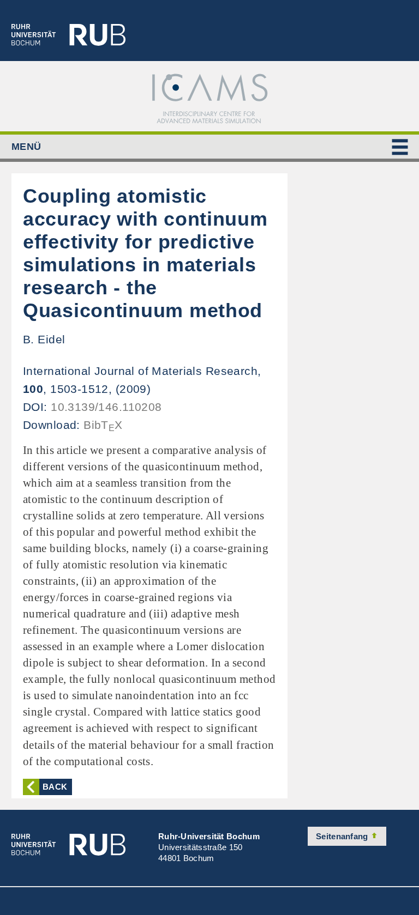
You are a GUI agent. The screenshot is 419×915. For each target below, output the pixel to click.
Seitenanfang (343, 836)
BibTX (103, 425)
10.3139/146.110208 (106, 407)
